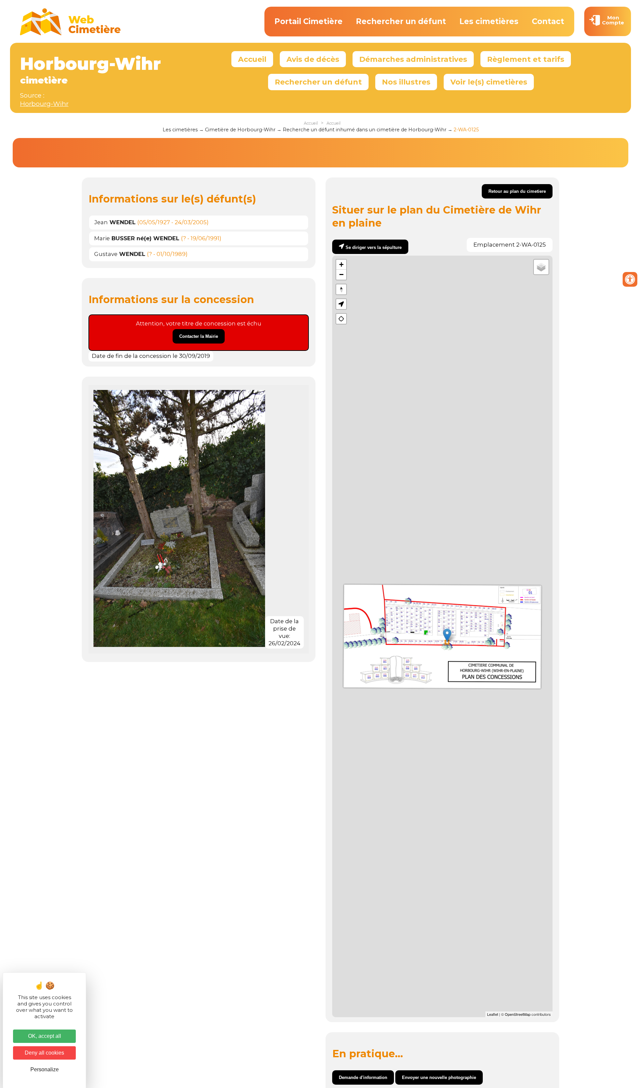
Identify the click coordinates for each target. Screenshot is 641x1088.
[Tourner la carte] (341, 289)
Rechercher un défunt (401, 21)
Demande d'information (363, 1077)
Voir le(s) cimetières (488, 82)
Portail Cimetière (308, 21)
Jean (115, 222)
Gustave (119, 254)
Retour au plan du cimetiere (517, 191)
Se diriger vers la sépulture (374, 247)
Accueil (252, 59)
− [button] (341, 274)
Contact (548, 21)
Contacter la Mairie (198, 336)
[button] (341, 304)
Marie (136, 238)
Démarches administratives (413, 59)
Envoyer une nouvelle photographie (439, 1077)
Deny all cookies (44, 1053)
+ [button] (341, 264)
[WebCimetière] (70, 33)
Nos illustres (406, 82)
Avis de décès (312, 59)
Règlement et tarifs (525, 59)
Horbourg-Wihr (44, 104)
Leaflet (492, 1014)
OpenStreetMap (517, 1014)
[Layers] (541, 267)
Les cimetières (488, 21)
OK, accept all (44, 1036)
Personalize (44, 1069)
